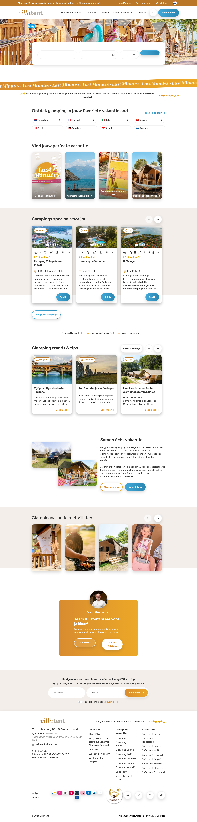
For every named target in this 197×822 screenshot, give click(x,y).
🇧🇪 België (39, 128)
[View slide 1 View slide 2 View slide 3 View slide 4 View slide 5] (52, 237)
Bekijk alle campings (46, 314)
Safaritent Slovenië (152, 768)
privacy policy (112, 701)
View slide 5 (57, 245)
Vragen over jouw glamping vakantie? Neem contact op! (99, 741)
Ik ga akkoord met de (101, 701)
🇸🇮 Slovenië (142, 128)
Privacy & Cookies (155, 815)
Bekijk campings (168, 95)
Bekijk (63, 297)
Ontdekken (162, 2)
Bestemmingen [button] (69, 12)
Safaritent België (151, 759)
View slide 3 (53, 245)
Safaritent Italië (150, 750)
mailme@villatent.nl (45, 744)
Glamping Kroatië (125, 767)
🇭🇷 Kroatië (107, 128)
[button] (175, 3)
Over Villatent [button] (121, 12)
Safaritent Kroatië (152, 763)
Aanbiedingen (143, 2)
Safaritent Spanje (151, 746)
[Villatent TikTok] (161, 795)
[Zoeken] (153, 12)
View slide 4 (55, 245)
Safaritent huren (151, 734)
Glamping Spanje (125, 749)
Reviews (93, 749)
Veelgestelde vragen (96, 759)
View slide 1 (47, 245)
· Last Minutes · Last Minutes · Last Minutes (107, 84)
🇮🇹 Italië (106, 119)
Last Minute (124, 2)
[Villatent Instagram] (139, 795)
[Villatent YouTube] (150, 795)
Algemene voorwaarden (131, 815)
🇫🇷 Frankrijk (74, 119)
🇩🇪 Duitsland (75, 128)
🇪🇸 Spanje (141, 119)
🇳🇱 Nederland (41, 119)
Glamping (91, 12)
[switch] (80, 702)
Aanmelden (134, 692)
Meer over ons (111, 487)
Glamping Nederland (121, 744)
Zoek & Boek (168, 12)
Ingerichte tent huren (124, 777)
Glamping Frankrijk (126, 758)
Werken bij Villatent (99, 753)
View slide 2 (50, 245)
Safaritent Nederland (148, 740)
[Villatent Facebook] (128, 795)
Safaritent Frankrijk (153, 754)
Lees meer (61, 409)
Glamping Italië (124, 754)
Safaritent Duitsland (153, 772)
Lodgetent (121, 771)
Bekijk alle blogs (131, 348)
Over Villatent (112, 644)
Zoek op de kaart (154, 112)
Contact (141, 12)
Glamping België (125, 762)
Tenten (105, 12)
